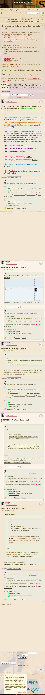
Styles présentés (14, 192)
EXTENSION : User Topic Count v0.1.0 (15, 267)
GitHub (34, 159)
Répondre (4, 95)
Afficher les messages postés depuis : (18, 652)
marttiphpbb (8, 127)
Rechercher (30, 95)
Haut (43, 210)
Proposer (24, 208)
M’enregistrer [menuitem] (32, 9)
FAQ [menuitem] (18, 9)
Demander (17, 208)
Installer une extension (14, 201)
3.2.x (37, 188)
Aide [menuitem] (13, 9)
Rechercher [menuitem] (43, 16)
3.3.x (40, 188)
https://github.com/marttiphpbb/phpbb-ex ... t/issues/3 (23, 437)
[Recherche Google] (37, 13)
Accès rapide (6, 9)
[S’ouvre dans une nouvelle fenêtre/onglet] (30, 685)
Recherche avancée (33, 95)
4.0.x (9, 190)
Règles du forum (6, 91)
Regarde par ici (32, 183)
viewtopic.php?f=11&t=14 (33, 370)
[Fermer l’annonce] (42, 25)
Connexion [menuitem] (41, 9)
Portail (4, 13)
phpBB (29, 156)
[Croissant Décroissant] (22, 658)
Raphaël (7, 100)
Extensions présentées (14, 188)
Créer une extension (14, 205)
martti (36, 125)
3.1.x (34, 188)
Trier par (19, 655)
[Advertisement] (22, 237)
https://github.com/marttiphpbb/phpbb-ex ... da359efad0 (20, 564)
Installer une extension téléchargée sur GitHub (20, 203)
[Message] (1, 110)
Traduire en (4, 177)
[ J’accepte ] (22, 692)
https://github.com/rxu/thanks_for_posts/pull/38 (17, 462)
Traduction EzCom (29, 87)
